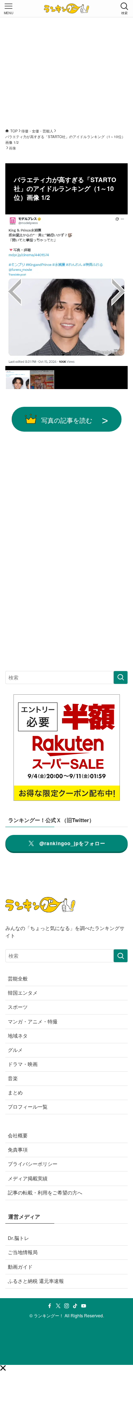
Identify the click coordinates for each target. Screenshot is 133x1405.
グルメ (15, 1049)
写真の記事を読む (66, 420)
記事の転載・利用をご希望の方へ (45, 1192)
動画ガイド (20, 1266)
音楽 (13, 1078)
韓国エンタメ (23, 992)
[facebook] (49, 1306)
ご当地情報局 (23, 1252)
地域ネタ (18, 1035)
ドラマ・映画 (23, 1064)
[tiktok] (75, 1306)
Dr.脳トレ (18, 1238)
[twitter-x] (58, 1306)
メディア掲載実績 (28, 1178)
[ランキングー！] (66, 8)
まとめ (15, 1092)
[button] (3, 1368)
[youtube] (84, 1306)
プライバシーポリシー (32, 1163)
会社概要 (18, 1135)
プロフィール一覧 (28, 1106)
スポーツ (18, 1007)
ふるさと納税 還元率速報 (36, 1281)
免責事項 (18, 1149)
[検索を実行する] (120, 677)
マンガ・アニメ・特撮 (32, 1021)
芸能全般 (18, 978)
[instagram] (66, 1306)
